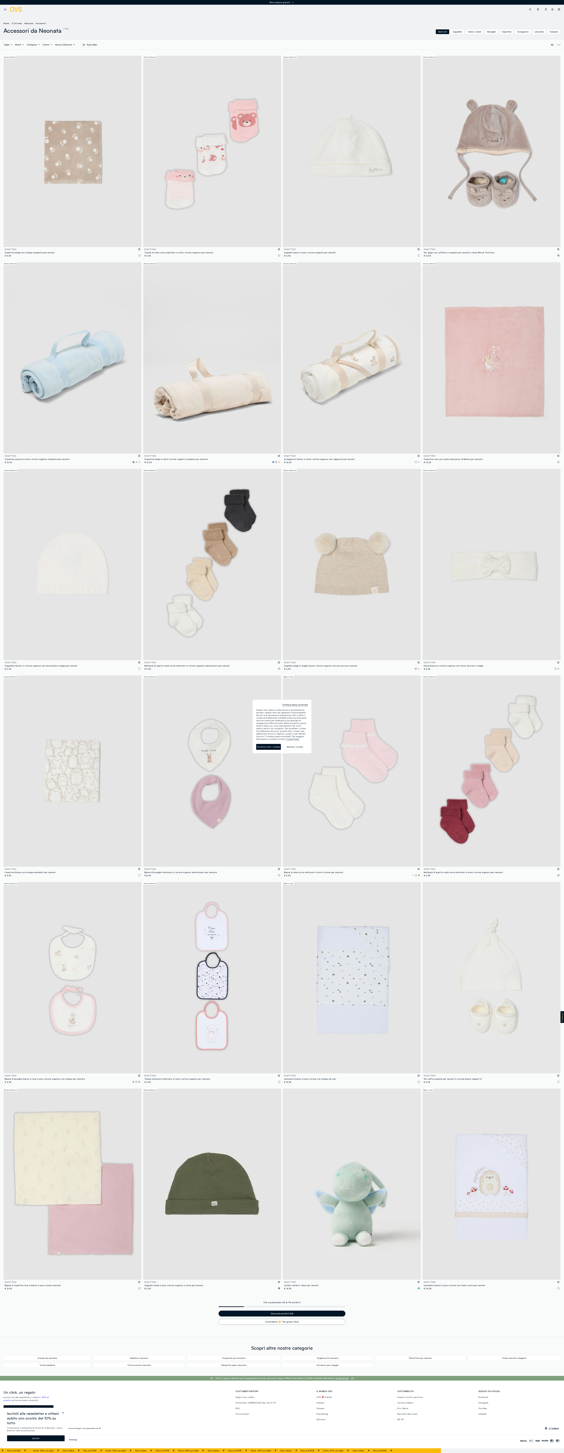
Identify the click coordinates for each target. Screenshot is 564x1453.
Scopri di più (342, 1378)
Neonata (29, 23)
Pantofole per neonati (420, 1358)
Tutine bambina (47, 1365)
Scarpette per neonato (234, 1358)
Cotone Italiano (405, 1402)
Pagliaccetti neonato (328, 1358)
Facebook (483, 1397)
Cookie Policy (292, 739)
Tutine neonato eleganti (514, 1358)
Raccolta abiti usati (407, 1414)
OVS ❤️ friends (324, 1397)
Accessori (41, 23)
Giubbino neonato (139, 1358)
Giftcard (321, 1419)
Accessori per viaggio (328, 1365)
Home (6, 23)
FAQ (238, 1408)
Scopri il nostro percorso (410, 1397)
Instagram (483, 1402)
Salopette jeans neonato (233, 1365)
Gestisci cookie (295, 747)
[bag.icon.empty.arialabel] (558, 9)
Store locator (242, 1414)
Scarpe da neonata (47, 1358)
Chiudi (433, 1450)
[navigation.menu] (5, 9)
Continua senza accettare (295, 704)
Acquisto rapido (72, 243)
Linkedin (482, 1414)
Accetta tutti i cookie (268, 747)
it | (554, 1428)
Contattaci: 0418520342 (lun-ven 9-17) (256, 1402)
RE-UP (400, 1419)
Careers (320, 1408)
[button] (538, 9)
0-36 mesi (17, 23)
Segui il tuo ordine (245, 1397)
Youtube (482, 1408)
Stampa (320, 1402)
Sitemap (73, 1439)
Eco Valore (402, 1408)
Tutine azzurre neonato (139, 1365)
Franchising (322, 1414)
